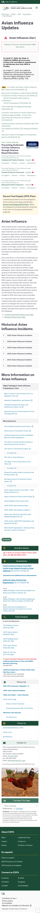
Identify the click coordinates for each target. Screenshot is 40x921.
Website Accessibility (16, 905)
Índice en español (7, 858)
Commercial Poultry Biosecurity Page (18, 314)
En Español (6, 163)
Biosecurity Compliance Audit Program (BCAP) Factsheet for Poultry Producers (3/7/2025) (19, 94)
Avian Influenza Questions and (17, 426)
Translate (19, 808)
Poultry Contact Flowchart (15, 704)
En (21, 485)
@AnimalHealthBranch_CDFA (13, 728)
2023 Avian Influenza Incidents (19, 347)
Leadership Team (24, 837)
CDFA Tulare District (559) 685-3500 (10, 646)
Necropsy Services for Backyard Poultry (18, 480)
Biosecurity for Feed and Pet (16, 431)
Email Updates (23, 885)
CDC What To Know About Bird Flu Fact (17, 463)
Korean (23, 163)
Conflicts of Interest (25, 845)
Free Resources (11, 717)
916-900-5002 (13, 756)
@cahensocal (7, 737)
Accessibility (7, 903)
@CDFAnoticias (12, 861)
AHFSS (13, 14)
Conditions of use (9, 898)
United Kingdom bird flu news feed (16, 501)
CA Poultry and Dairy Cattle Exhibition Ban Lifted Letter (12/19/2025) (19, 88)
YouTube (21, 878)
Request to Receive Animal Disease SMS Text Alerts (20, 45)
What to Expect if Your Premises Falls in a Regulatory (18, 394)
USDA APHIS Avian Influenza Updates (17, 510)
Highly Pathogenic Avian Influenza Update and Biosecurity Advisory (19, 591)
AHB (19, 14)
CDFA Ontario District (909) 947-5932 (10, 633)
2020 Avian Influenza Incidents (19, 366)
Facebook (5, 878)
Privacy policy (7, 901)
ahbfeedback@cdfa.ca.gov (16, 760)
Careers (8, 841)
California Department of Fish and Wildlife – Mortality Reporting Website (19, 436)
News (8, 837)
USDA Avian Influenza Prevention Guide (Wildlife (17, 515)
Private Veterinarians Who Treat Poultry (19, 708)
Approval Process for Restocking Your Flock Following (19, 412)
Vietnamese (32, 163)
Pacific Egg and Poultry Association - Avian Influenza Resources (19, 491)
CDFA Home (5, 14)
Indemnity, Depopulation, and (17, 400)
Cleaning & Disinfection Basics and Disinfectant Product (16, 406)
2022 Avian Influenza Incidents (19, 353)
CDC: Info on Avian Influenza (13, 457)
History (8, 845)
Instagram (21, 882)
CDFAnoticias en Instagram (11, 865)
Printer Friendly (20, 571)
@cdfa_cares (7, 732)
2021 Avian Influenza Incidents (19, 360)
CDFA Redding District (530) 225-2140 (10, 640)
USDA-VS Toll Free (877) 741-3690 (9, 653)
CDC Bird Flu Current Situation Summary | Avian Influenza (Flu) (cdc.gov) (18, 443)
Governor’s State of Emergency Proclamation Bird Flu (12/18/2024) (18, 135)
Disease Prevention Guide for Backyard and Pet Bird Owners (19, 473)
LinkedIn (4, 885)
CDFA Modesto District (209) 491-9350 (11, 626)
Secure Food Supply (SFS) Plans (16, 204)
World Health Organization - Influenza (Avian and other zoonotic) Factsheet (19, 529)
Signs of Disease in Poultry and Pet (18, 496)
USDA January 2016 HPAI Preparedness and (19, 522)
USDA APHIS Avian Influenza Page (16, 505)
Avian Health (26, 14)
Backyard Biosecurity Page (14, 317)
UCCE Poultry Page (9, 699)
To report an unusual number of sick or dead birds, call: (19, 554)
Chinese (15, 163)
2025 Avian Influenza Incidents (19, 335)
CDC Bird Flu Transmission (16, 449)
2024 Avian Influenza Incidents (19, 341)
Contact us (22, 841)
